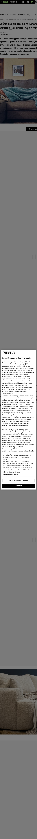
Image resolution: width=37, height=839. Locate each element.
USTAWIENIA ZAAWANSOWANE (18, 480)
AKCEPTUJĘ (18, 486)
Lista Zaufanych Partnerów (11, 474)
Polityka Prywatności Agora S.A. (18, 425)
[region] (18, 420)
